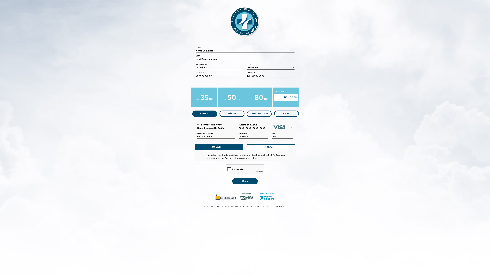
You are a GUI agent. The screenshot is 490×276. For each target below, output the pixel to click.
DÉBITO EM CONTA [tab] (259, 114)
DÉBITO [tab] (232, 114)
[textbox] (282, 127)
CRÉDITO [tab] (204, 114)
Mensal (217, 147)
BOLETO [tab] (286, 114)
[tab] (204, 97)
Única (269, 147)
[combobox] (271, 68)
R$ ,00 (204, 97)
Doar (245, 181)
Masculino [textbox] (253, 68)
